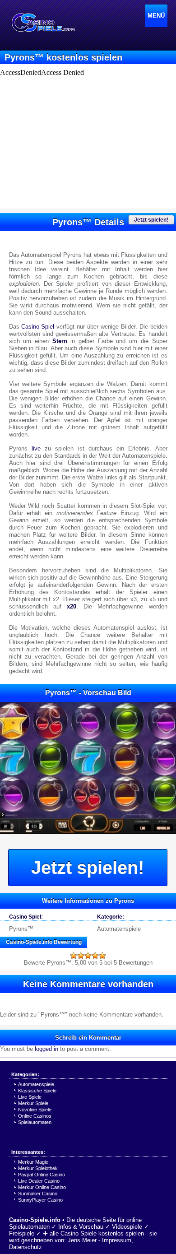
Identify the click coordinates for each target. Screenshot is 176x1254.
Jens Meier (82, 1240)
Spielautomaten (34, 1122)
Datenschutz (25, 1247)
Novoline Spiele (34, 1109)
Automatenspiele (119, 928)
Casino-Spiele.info (34, 1220)
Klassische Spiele (37, 1090)
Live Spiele (30, 1097)
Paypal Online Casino (41, 1174)
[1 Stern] (73, 955)
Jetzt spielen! (151, 220)
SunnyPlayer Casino (40, 1200)
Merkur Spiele (33, 1103)
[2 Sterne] (80, 955)
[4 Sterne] (95, 955)
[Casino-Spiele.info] (43, 22)
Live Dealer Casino (39, 1181)
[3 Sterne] (88, 955)
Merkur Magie (33, 1162)
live (36, 448)
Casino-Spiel (37, 326)
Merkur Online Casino (42, 1187)
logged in (46, 1048)
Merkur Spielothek (38, 1168)
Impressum (116, 1240)
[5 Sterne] (102, 955)
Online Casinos (34, 1116)
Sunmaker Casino (37, 1193)
